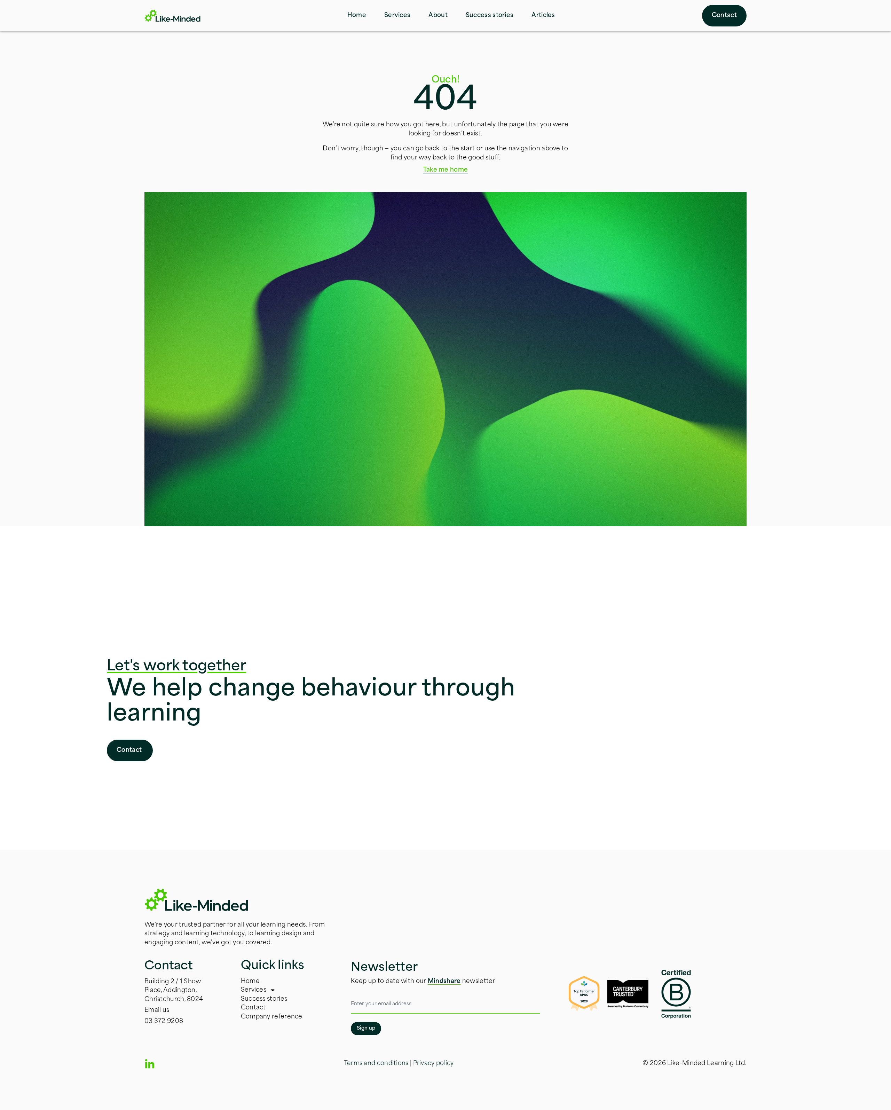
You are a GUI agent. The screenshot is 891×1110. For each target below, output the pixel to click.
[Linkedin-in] (149, 1064)
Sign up (366, 1028)
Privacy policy (433, 1063)
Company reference (271, 1017)
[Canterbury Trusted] (628, 994)
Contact (253, 1008)
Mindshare (444, 981)
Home (356, 15)
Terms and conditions (376, 1063)
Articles (543, 15)
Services (397, 15)
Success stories (490, 15)
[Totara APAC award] (580, 993)
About (438, 15)
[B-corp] (676, 994)
